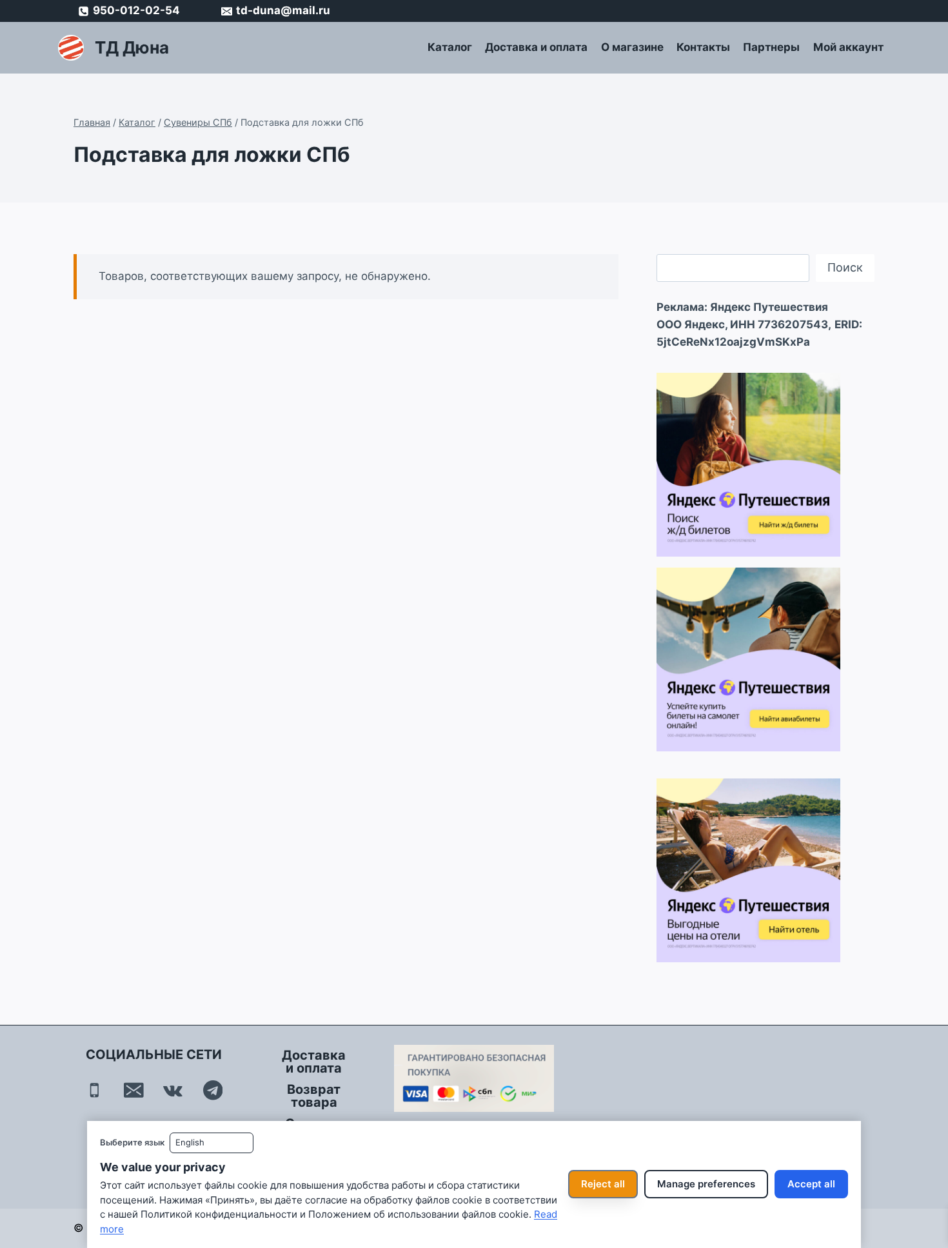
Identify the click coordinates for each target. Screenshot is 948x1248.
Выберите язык (132, 1142)
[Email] (133, 1090)
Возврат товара (314, 1096)
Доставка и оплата (536, 47)
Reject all (603, 1184)
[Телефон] (94, 1090)
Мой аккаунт (848, 47)
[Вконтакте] (173, 1090)
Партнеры (771, 47)
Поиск (845, 267)
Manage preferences (706, 1184)
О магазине (632, 47)
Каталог (450, 47)
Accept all (811, 1184)
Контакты (703, 47)
